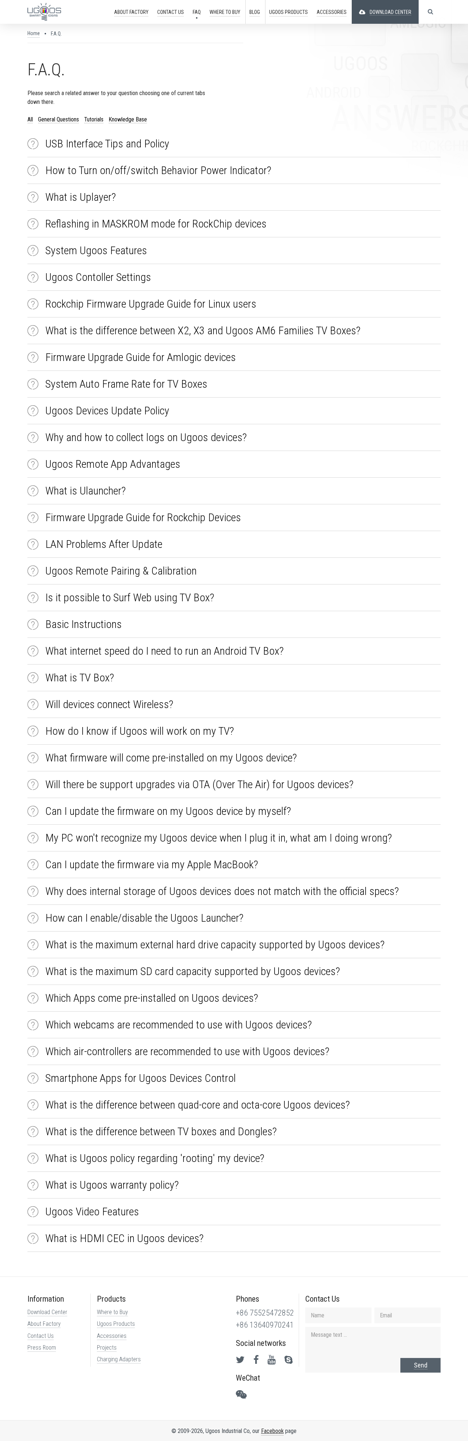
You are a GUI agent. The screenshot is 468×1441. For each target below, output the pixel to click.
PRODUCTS (288, 12)
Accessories (112, 1335)
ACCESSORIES (332, 12)
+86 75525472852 (265, 1312)
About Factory (44, 1323)
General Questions (58, 119)
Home (33, 33)
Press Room (41, 1347)
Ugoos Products (116, 1323)
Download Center (47, 1312)
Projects (107, 1347)
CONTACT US (170, 12)
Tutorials (93, 119)
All (30, 119)
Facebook (272, 1430)
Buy (225, 12)
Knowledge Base (128, 119)
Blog (254, 12)
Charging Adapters (119, 1359)
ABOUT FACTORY (131, 12)
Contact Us (40, 1335)
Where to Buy (112, 1312)
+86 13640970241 (265, 1324)
